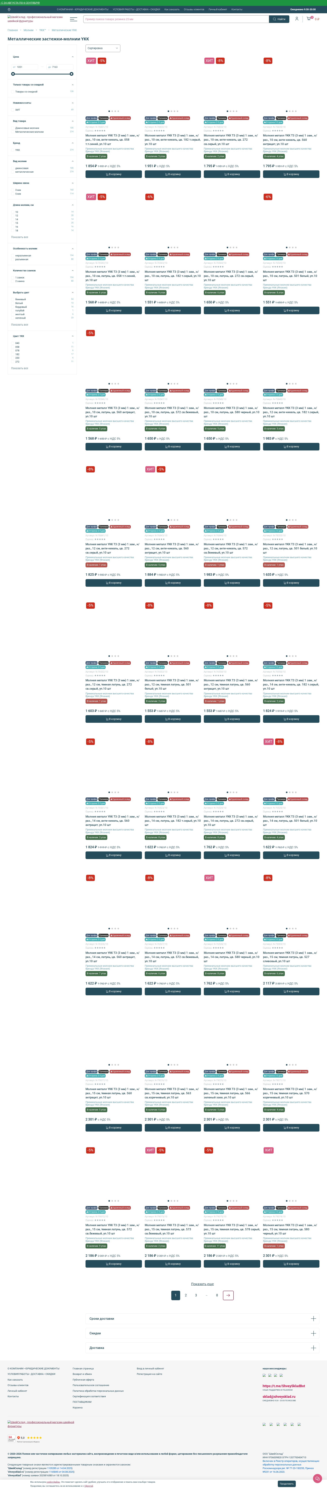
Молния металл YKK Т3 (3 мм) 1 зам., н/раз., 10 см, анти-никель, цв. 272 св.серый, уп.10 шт (231, 140)
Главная (13, 30)
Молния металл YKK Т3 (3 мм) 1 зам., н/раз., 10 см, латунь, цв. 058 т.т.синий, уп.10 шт (112, 276)
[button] (109, 111)
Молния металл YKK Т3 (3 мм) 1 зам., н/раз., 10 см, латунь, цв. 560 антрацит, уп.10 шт (112, 412)
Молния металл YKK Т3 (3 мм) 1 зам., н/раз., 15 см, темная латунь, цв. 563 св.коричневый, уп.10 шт (172, 1093)
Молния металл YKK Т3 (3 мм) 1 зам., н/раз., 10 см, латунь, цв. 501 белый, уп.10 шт (290, 276)
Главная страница (83, 1368)
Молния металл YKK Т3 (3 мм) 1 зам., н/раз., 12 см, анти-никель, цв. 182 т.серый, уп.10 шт (291, 412)
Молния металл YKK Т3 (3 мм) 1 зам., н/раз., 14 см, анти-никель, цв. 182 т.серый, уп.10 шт (291, 684)
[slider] (13, 74)
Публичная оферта (83, 1379)
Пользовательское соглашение (91, 1385)
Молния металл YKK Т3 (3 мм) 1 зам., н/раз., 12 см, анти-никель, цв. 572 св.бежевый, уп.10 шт (231, 548)
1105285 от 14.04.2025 (59, 1468)
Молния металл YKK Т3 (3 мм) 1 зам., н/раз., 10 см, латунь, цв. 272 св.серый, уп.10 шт (231, 276)
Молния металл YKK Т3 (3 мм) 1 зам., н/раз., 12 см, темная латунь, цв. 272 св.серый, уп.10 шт (112, 684)
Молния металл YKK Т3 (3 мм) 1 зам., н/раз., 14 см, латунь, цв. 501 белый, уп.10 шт (290, 821)
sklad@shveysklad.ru (279, 1397)
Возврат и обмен (82, 1374)
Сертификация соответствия (89, 1396)
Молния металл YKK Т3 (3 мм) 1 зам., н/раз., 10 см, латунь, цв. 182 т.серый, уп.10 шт (173, 276)
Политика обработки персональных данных (98, 1390)
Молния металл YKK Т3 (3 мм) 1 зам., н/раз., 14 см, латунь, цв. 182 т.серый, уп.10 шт (173, 821)
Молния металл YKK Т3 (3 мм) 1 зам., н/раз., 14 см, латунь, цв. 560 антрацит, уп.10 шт (112, 957)
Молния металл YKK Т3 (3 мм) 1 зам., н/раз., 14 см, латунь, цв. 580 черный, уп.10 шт (231, 957)
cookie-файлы (53, 1482)
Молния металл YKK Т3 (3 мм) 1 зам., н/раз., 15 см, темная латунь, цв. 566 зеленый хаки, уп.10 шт (231, 1093)
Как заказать (172, 9)
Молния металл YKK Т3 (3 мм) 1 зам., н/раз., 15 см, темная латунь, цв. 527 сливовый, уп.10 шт (290, 957)
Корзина (78, 1407)
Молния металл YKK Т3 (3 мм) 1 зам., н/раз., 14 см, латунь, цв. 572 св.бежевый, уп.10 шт (172, 957)
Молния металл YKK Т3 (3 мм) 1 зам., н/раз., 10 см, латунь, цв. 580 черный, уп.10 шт (231, 412)
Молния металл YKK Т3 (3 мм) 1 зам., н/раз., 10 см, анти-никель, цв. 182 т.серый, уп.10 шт (173, 140)
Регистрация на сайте (149, 1374)
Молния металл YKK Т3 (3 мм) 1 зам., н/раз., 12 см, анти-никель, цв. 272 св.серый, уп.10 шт (112, 548)
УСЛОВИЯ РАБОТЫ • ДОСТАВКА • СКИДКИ (136, 9)
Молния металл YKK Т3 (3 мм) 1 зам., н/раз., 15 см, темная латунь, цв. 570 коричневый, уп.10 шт (290, 1093)
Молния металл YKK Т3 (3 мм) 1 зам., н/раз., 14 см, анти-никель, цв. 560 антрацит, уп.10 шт (112, 821)
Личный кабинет (218, 9)
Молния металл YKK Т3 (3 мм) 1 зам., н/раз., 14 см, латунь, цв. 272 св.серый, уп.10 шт (231, 821)
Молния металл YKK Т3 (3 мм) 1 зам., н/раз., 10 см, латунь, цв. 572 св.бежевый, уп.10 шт (172, 412)
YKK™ (42, 30)
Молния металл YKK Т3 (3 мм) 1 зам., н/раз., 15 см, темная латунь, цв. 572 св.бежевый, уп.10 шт (112, 1229)
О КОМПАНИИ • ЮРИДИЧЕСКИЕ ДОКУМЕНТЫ (82, 9)
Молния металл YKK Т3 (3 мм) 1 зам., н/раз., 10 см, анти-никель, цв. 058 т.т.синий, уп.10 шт (112, 140)
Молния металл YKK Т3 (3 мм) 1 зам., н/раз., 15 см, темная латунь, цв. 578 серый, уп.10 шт (232, 1229)
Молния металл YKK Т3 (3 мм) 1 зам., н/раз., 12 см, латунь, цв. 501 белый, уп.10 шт (290, 548)
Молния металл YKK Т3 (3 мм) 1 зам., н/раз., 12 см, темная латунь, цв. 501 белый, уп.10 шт (172, 684)
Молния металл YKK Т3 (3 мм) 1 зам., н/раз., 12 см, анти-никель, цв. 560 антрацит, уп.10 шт (172, 548)
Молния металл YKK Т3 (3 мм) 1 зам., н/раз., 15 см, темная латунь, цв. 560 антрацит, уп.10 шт (112, 1093)
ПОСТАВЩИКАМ (82, 1401)
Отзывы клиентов (194, 9)
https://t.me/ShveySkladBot (284, 1386)
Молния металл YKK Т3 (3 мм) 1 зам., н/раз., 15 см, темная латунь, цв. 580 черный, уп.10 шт (290, 1229)
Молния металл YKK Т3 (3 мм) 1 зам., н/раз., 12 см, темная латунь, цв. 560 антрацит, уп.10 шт (231, 684)
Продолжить (287, 1484)
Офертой (88, 1486)
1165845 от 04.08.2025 (61, 1471)
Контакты (236, 9)
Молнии (28, 30)
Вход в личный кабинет (150, 1368)
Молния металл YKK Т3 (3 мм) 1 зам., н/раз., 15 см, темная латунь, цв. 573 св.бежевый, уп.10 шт (172, 1229)
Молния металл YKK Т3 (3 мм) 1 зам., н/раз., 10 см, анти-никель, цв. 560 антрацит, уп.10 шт (290, 140)
